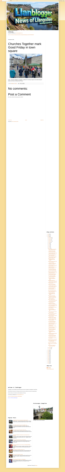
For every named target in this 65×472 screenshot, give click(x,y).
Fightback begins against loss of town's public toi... (52, 267)
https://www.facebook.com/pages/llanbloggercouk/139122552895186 (24, 34)
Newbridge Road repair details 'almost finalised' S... (52, 334)
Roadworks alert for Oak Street (52, 339)
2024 (48, 236)
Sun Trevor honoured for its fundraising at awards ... (52, 321)
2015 (48, 359)
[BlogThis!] (21, 83)
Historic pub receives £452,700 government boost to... (52, 272)
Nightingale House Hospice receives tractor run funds (52, 318)
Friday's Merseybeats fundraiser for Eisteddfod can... (52, 310)
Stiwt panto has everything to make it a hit (18, 449)
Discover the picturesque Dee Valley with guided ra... (52, 291)
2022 (48, 351)
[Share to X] (22, 83)
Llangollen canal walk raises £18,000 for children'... (52, 263)
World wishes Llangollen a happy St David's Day (52, 345)
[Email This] (20, 83)
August (49, 242)
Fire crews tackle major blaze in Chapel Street (19, 439)
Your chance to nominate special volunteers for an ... (52, 276)
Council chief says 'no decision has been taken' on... (52, 265)
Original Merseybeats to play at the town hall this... (52, 316)
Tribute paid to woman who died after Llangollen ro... (52, 329)
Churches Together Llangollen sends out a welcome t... (52, 286)
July (49, 243)
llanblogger (49, 367)
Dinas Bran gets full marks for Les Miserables (19, 459)
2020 (48, 353)
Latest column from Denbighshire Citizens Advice (51, 331)
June (49, 244)
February (49, 347)
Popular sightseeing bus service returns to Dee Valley (52, 300)
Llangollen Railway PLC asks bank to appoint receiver (20, 420)
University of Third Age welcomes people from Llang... (51, 279)
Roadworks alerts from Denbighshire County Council (51, 259)
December (49, 237)
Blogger (36, 465)
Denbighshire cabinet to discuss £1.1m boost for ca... (52, 303)
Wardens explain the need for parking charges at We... (52, 257)
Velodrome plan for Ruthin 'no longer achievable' (52, 323)
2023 (48, 350)
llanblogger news (19, 5)
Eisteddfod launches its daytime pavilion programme (52, 281)
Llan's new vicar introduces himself (18, 454)
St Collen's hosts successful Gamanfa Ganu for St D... (52, 335)
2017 (48, 357)
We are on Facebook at (11, 34)
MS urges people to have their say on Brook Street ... (52, 314)
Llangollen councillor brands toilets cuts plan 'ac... (52, 298)
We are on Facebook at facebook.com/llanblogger (15, 396)
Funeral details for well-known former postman (52, 307)
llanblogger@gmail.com (20, 394)
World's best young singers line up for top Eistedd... (52, 261)
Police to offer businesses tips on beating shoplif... (52, 340)
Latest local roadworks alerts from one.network (52, 319)
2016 (48, 358)
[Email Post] (18, 83)
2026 (48, 234)
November (49, 238)
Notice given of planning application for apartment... (52, 296)
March (49, 248)
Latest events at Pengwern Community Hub (52, 302)
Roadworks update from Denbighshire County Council (51, 294)
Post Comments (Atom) (15, 121)
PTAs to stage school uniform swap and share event (52, 249)
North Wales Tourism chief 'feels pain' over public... (52, 251)
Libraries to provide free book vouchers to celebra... (52, 327)
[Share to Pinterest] (24, 83)
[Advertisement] (51, 54)
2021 (48, 352)
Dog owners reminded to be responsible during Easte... (52, 269)
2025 (48, 235)
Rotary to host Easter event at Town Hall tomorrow (52, 255)
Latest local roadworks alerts (52, 342)
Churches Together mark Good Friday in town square (52, 253)
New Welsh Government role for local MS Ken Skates (52, 274)
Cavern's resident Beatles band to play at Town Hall (52, 305)
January (49, 348)
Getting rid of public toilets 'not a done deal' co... (52, 282)
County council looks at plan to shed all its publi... (52, 312)
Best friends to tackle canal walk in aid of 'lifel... (52, 288)
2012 (48, 363)
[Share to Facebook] (23, 83)
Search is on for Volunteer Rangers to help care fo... (52, 284)
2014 (48, 360)
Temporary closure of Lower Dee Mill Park (52, 325)
